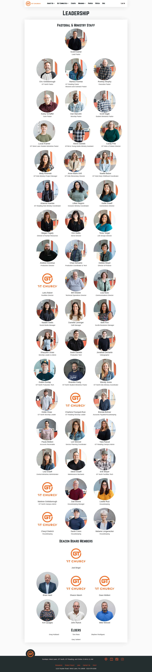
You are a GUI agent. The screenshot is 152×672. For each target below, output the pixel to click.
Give (103, 3)
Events (73, 3)
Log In (123, 3)
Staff (95, 665)
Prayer (90, 3)
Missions (81, 3)
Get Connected (62, 3)
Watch (97, 3)
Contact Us (86, 665)
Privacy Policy (69, 665)
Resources (58, 665)
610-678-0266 (91, 668)
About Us (50, 3)
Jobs (78, 665)
